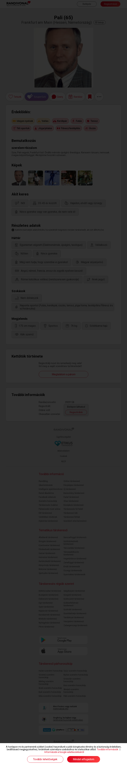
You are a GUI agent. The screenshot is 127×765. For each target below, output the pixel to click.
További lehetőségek (45, 759)
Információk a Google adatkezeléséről (64, 752)
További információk (107, 749)
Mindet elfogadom (83, 759)
